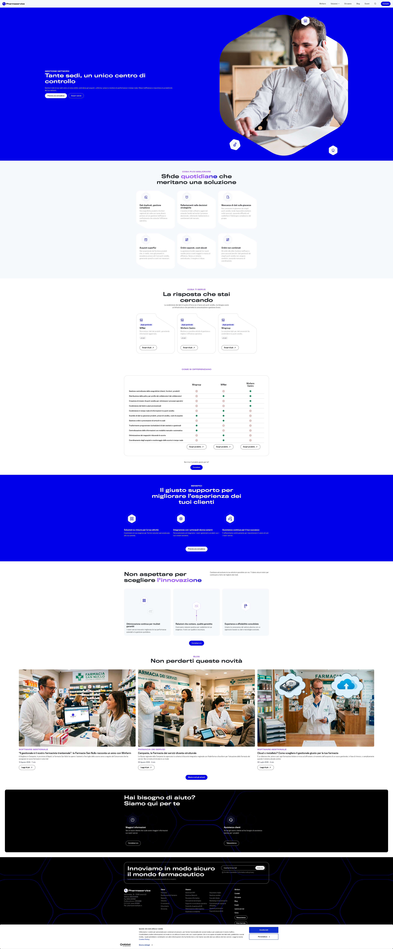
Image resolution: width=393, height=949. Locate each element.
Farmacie (164, 893)
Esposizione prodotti (216, 911)
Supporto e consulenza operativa (196, 903)
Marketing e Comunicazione (218, 901)
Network (164, 898)
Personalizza (262, 936)
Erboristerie (165, 906)
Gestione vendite (214, 895)
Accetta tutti (263, 930)
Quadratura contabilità (192, 912)
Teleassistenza (231, 843)
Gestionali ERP (190, 893)
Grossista (164, 909)
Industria (164, 901)
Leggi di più (25, 767)
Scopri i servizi (76, 96)
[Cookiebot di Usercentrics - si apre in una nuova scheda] (125, 945)
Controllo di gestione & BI (193, 906)
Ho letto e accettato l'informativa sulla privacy (239, 872)
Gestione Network (191, 895)
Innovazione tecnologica (193, 901)
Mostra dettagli (144, 945)
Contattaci (196, 467)
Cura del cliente (214, 898)
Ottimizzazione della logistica (194, 909)
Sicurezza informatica (192, 898)
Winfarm (322, 4)
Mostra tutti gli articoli (196, 777)
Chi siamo (348, 4)
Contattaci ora (197, 643)
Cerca (236, 913)
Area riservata (240, 923)
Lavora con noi (239, 909)
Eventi (367, 4)
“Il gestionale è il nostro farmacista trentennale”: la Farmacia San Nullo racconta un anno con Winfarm (75, 753)
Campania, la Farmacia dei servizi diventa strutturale (167, 753)
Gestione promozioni (216, 908)
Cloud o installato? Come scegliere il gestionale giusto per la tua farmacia (297, 753)
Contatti (386, 4)
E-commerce (165, 903)
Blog (358, 4)
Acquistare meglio (215, 893)
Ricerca (375, 3)
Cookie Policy (144, 939)
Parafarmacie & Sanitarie (169, 895)
